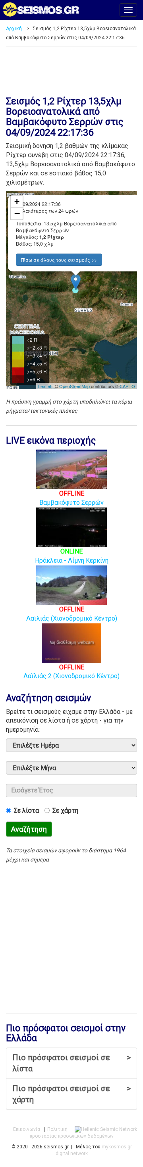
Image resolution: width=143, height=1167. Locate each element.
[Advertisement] (71, 68)
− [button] (17, 213)
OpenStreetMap (74, 386)
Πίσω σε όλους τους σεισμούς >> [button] (59, 259)
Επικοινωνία (26, 1129)
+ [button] (16, 201)
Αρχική (14, 28)
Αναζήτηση (29, 829)
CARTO (127, 386)
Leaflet (44, 386)
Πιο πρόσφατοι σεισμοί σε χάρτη (71, 1094)
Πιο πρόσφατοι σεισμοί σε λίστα (71, 1063)
